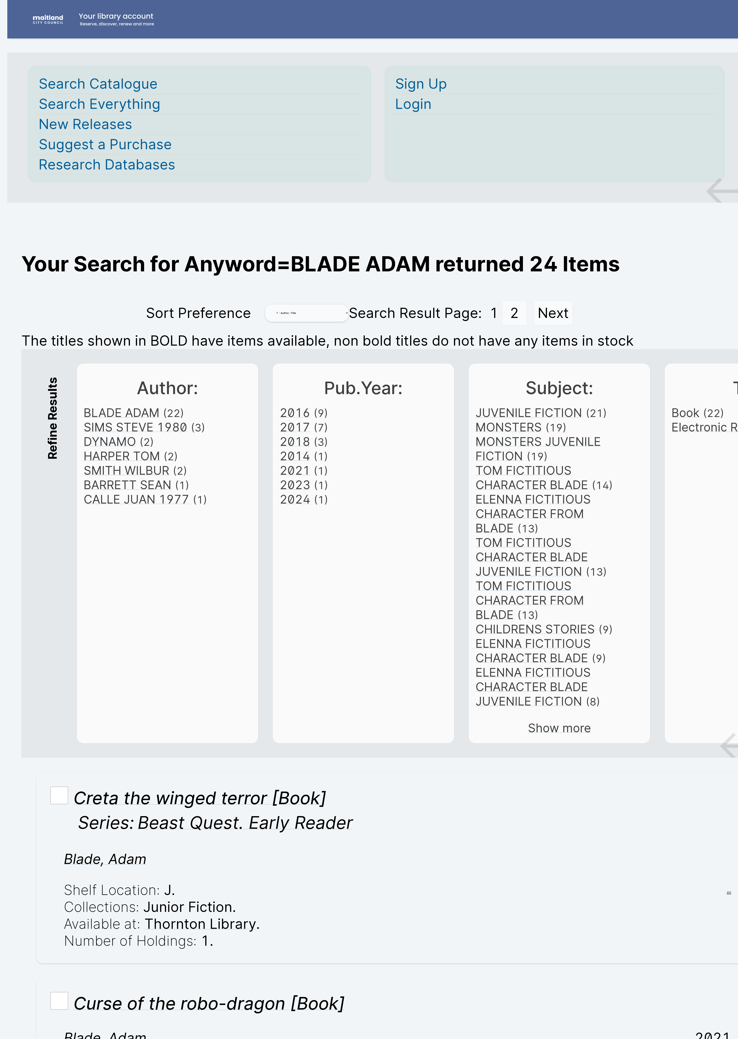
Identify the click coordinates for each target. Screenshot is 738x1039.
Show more (559, 728)
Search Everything (99, 103)
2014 (295, 456)
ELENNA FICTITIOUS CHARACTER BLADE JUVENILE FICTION (533, 686)
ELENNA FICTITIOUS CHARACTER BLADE (533, 650)
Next (553, 312)
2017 (295, 427)
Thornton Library (200, 923)
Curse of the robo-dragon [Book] (209, 1003)
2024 (295, 499)
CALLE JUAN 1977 (136, 499)
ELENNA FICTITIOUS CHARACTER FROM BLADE (533, 513)
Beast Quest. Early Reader (245, 822)
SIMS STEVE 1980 (135, 427)
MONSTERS (508, 427)
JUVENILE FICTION (528, 412)
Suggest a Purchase (105, 144)
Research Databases (107, 164)
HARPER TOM (122, 456)
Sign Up (421, 83)
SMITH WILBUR (126, 470)
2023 (295, 485)
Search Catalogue (98, 83)
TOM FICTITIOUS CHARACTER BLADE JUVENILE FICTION (531, 557)
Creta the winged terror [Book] (200, 797)
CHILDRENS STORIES (535, 629)
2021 (295, 470)
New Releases (85, 124)
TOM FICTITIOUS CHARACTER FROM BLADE (529, 600)
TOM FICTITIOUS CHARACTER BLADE (531, 477)
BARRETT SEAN (127, 485)
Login (413, 103)
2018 (295, 441)
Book (686, 412)
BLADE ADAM (122, 412)
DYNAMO (110, 441)
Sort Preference (198, 312)
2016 (295, 412)
